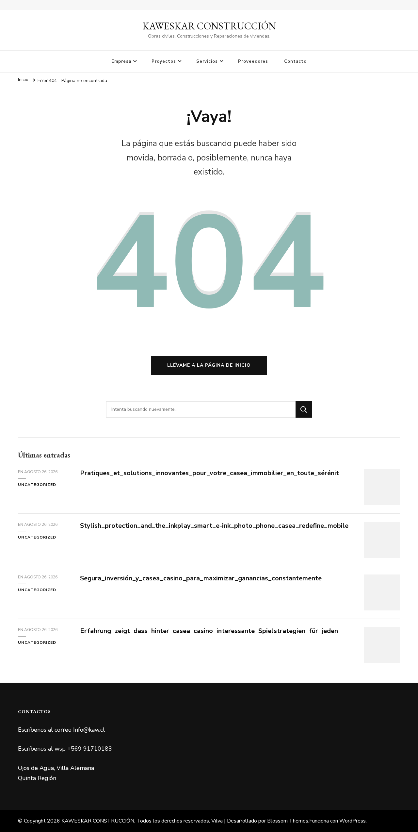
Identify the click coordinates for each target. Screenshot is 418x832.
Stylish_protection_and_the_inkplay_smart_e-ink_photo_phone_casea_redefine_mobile (214, 525)
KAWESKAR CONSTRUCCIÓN (209, 26)
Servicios (207, 61)
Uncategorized (37, 484)
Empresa (121, 61)
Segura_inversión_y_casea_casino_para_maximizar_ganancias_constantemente (201, 578)
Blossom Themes (287, 820)
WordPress (352, 820)
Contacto (295, 61)
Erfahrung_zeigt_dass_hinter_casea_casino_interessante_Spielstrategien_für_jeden (209, 630)
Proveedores (253, 61)
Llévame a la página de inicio (209, 365)
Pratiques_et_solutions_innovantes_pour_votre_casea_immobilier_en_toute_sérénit (209, 473)
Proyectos (164, 61)
